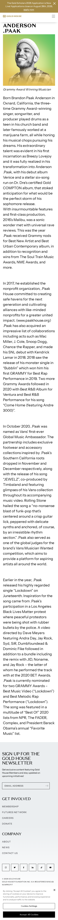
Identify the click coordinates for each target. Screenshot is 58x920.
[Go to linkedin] (32, 867)
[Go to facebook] (23, 867)
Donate (7, 823)
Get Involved (16, 798)
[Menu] (53, 16)
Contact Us (10, 853)
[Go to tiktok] (41, 867)
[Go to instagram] (6, 867)
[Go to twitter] (14, 867)
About (6, 841)
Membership (10, 806)
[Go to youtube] (50, 867)
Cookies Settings (29, 906)
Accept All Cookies (29, 914)
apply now (28, 9)
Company (11, 834)
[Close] (54, 890)
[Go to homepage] (12, 16)
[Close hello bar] (54, 3)
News (6, 847)
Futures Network (14, 812)
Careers (8, 818)
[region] (29, 903)
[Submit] (47, 785)
